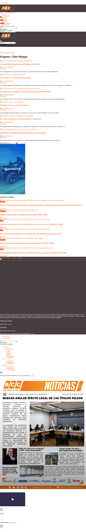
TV (1, 17)
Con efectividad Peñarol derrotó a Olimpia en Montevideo (20, 64)
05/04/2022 (3, 123)
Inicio (4, 14)
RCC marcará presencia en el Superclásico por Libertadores (20, 119)
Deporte (5, 20)
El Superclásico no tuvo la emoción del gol (14, 105)
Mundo (5, 21)
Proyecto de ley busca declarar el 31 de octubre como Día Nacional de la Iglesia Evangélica (31, 233)
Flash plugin (12, 522)
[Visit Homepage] (6, 11)
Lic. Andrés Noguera (7, 67)
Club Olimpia (11, 52)
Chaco (5, 17)
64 (21, 143)
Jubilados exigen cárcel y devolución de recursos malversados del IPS (23, 214)
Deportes (9, 353)
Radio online (10, 366)
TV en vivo (10, 360)
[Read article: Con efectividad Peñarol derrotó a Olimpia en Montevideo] (43, 61)
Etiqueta (5, 52)
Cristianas (2, 202)
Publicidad (6, 26)
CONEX (32, 333)
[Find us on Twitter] (2, 13)
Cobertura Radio (11, 369)
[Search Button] (16, 43)
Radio (1, 20)
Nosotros (5, 3)
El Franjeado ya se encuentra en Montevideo (15, 78)
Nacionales (6, 15)
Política (5, 18)
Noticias (5, 347)
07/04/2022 (3, 96)
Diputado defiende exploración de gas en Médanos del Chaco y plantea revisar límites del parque (33, 253)
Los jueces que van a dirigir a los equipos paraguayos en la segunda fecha (25, 91)
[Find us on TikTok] (1, 13)
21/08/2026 (3, 208)
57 (18, 143)
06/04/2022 (3, 110)
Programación (7, 23)
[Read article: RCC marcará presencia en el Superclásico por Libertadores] (43, 115)
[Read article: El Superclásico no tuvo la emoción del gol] (43, 102)
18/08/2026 (3, 237)
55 (15, 143)
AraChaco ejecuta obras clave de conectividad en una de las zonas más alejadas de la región (31, 224)
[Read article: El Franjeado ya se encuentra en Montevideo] (43, 74)
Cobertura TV (10, 363)
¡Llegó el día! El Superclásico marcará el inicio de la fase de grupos (23, 133)
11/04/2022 (3, 82)
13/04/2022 (3, 68)
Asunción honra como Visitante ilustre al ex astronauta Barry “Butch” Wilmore (27, 243)
